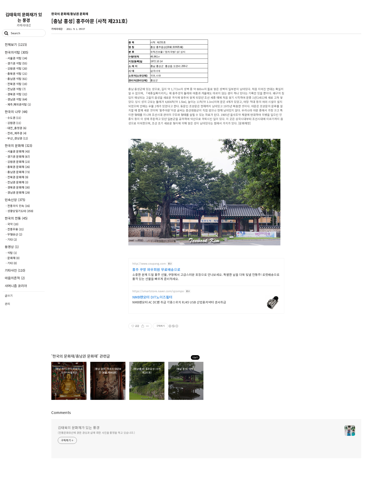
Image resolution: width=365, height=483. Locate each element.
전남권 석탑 (16, 89)
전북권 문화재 (17, 177)
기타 (12, 239)
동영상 (12, 246)
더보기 (195, 357)
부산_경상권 (17, 138)
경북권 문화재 (18, 187)
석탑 (12, 253)
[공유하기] (142, 326)
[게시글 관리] (147, 326)
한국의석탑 (16, 52)
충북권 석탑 (17, 74)
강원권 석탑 (17, 68)
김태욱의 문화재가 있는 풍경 (24, 17)
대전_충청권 (16, 128)
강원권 (14, 123)
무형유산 (14, 234)
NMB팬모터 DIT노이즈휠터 (152, 297)
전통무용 (15, 229)
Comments (61, 412)
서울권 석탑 (17, 58)
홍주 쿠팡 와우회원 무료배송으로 (156, 269)
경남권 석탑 (17, 99)
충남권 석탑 (17, 79)
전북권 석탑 (17, 84)
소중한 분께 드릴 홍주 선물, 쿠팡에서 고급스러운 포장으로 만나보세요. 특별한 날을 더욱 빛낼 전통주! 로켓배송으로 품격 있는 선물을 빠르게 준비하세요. (205, 276)
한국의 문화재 (18, 145)
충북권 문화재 (18, 167)
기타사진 (15, 270)
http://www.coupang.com (149, 263)
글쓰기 (9, 296)
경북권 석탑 (17, 94)
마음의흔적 (15, 277)
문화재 (13, 258)
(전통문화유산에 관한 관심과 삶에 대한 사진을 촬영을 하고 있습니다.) (96, 432)
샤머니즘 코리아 (16, 285)
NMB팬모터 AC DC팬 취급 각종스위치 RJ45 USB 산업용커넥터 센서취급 (179, 302)
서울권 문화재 (18, 151)
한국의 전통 (16, 218)
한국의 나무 (16, 111)
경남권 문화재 (18, 192)
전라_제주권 (16, 133)
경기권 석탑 (17, 63)
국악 (12, 224)
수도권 (14, 118)
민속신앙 (15, 199)
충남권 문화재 (18, 172)
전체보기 (16, 44)
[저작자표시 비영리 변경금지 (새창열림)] (173, 326)
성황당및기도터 (20, 211)
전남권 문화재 (17, 182)
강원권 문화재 (18, 162)
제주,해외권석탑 (19, 104)
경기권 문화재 (18, 156)
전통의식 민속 (18, 206)
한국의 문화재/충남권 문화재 (69, 13)
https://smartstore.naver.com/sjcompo (158, 291)
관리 (7, 304)
